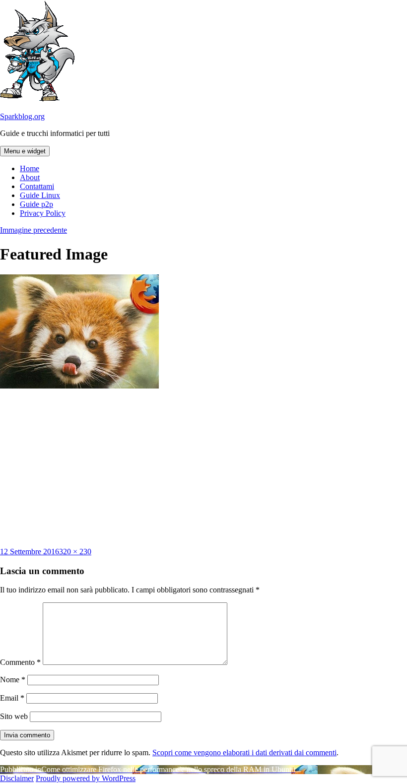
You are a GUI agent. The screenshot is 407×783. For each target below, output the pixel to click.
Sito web (14, 716)
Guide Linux (40, 195)
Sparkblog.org (22, 116)
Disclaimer (17, 778)
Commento (20, 662)
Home (29, 168)
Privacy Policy (43, 213)
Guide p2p (36, 204)
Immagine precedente (33, 230)
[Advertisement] (203, 467)
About (30, 177)
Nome (12, 679)
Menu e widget (25, 151)
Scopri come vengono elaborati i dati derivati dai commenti (244, 752)
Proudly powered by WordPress (86, 778)
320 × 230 (75, 551)
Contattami (37, 186)
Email (12, 698)
